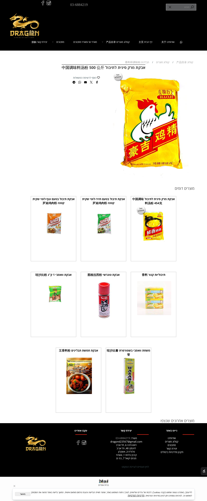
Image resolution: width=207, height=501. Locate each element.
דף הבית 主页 (145, 42)
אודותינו (172, 438)
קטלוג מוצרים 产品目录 (118, 42)
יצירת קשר (171, 448)
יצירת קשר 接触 (39, 42)
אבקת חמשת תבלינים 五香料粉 (78, 350)
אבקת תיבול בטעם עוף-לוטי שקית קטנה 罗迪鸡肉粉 (54, 201)
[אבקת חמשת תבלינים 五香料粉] (79, 393)
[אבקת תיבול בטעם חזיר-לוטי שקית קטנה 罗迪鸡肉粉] (104, 242)
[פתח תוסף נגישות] (204, 471)
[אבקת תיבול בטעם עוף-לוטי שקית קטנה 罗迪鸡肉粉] (54, 242)
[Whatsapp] (181, 42)
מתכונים (60, 42)
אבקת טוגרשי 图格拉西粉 (104, 275)
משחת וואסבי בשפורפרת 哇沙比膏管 (128, 352)
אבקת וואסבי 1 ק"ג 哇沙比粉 (53, 275)
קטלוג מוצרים (171, 441)
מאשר (22, 494)
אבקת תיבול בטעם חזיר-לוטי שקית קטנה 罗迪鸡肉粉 (103, 201)
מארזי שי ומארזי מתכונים (85, 42)
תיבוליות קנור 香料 (153, 275)
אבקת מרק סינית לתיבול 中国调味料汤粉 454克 (153, 201)
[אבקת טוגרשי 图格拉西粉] (104, 318)
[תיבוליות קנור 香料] (154, 314)
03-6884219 (79, 5)
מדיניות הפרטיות (136, 495)
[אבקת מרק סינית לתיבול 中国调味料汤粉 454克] (154, 242)
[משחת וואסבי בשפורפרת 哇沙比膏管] (129, 393)
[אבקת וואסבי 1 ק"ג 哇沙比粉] (54, 303)
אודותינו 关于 (167, 42)
